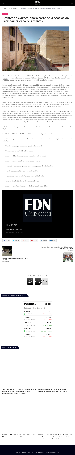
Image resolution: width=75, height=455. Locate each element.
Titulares (41, 387)
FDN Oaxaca (11, 225)
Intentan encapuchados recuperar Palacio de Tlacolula (16, 259)
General (5, 13)
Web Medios (55, 452)
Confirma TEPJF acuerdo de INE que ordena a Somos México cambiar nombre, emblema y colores (19, 436)
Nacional (5, 387)
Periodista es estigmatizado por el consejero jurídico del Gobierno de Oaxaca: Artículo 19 (52, 390)
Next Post (70, 250)
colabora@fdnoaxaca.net (13, 229)
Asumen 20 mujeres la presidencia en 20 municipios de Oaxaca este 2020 (57, 247)
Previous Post (5, 261)
